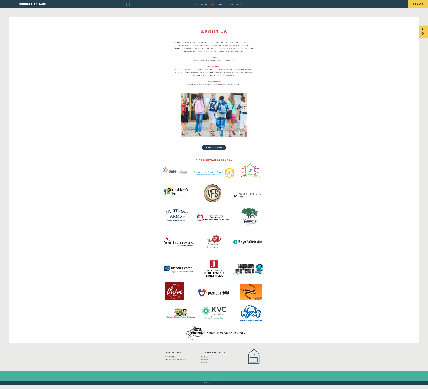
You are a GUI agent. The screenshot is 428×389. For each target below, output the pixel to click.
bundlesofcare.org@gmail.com (175, 359)
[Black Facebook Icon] (422, 29)
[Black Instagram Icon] (422, 33)
